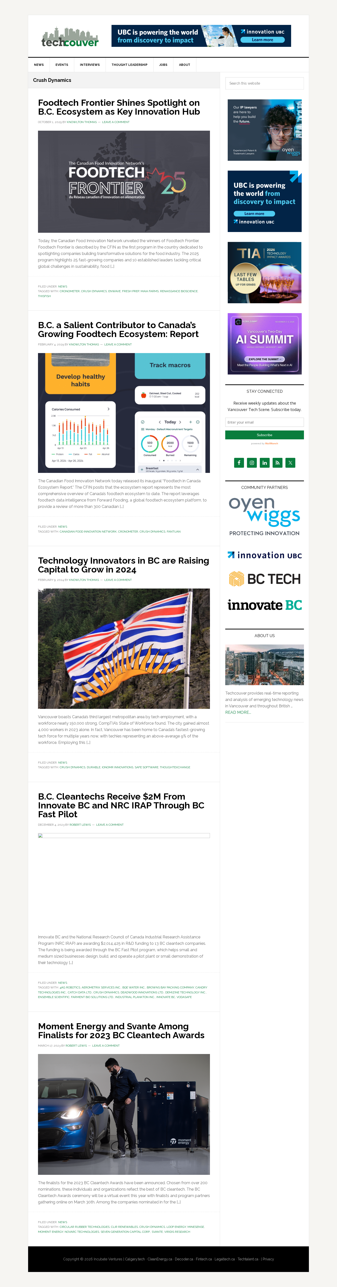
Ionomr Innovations (117, 767)
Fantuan (174, 531)
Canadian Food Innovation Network (88, 531)
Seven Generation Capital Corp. (125, 1231)
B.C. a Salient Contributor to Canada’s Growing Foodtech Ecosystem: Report (118, 329)
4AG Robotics (70, 987)
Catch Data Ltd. (80, 992)
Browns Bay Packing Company (170, 987)
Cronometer (70, 291)
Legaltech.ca (225, 1259)
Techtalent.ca (248, 1259)
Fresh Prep (130, 291)
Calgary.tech (135, 1259)
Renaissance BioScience (179, 291)
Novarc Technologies (82, 1231)
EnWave (114, 291)
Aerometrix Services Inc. (101, 987)
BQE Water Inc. (133, 987)
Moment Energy (50, 1231)
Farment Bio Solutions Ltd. (92, 997)
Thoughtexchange (175, 767)
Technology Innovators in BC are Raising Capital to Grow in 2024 (123, 564)
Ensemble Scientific (54, 997)
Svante (157, 1231)
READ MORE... (238, 712)
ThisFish (44, 296)
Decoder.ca (184, 1259)
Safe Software (146, 767)
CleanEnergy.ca (160, 1259)
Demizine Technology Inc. (185, 992)
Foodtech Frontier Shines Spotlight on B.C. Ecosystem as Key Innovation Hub (119, 107)
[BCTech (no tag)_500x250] (265, 596)
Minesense (195, 1227)
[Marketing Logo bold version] (265, 535)
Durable (93, 767)
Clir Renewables (124, 1227)
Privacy (268, 1259)
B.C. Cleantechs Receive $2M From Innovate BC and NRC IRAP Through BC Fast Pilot (121, 805)
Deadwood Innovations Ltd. (142, 992)
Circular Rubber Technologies (85, 1227)
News (62, 286)
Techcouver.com (70, 36)
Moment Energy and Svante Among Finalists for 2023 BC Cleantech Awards (121, 1030)
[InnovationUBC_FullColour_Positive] (265, 557)
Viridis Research (177, 1231)
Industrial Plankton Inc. (135, 997)
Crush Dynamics (94, 291)
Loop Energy (176, 1227)
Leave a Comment (116, 122)
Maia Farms (150, 291)
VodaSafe (184, 997)
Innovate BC (165, 997)
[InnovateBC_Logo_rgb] (265, 608)
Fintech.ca (204, 1259)
